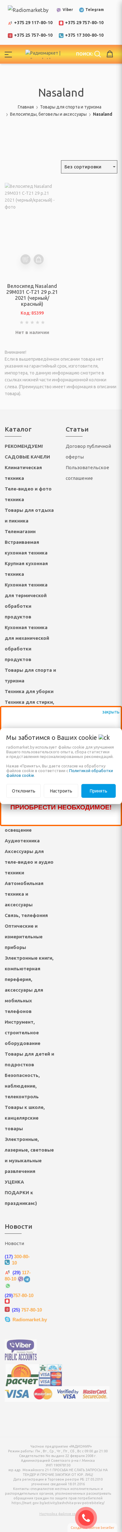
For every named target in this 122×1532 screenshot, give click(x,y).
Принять (98, 790)
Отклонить (23, 790)
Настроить (61, 790)
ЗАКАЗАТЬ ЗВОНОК (88, 1518)
